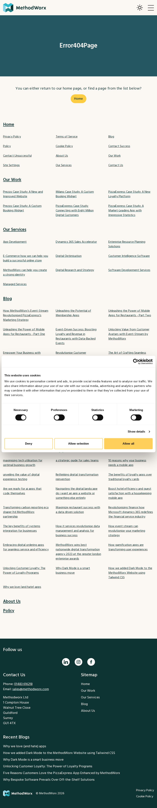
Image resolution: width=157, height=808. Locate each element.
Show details (136, 431)
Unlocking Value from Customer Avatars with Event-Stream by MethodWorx (128, 334)
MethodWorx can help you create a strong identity (25, 272)
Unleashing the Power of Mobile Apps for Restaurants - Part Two (129, 313)
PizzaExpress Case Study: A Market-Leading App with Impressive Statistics (126, 210)
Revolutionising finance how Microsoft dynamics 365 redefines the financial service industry (130, 512)
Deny (28, 443)
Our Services (64, 165)
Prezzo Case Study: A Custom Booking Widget (22, 208)
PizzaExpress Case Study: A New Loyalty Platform (129, 194)
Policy (7, 146)
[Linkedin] (66, 662)
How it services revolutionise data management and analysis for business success (78, 530)
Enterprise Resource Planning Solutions (126, 244)
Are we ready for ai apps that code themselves (22, 491)
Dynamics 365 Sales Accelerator (76, 242)
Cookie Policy (64, 146)
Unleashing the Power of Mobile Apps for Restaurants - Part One (24, 331)
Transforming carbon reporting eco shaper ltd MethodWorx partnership (26, 512)
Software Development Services (129, 270)
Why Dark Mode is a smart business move (73, 570)
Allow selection (78, 443)
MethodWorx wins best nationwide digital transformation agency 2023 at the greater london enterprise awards (78, 552)
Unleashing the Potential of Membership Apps (73, 313)
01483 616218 (23, 684)
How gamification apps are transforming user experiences (128, 547)
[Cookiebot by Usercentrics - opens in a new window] (136, 361)
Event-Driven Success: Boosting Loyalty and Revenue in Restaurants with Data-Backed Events (76, 336)
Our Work (114, 156)
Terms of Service (67, 136)
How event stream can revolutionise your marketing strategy (126, 530)
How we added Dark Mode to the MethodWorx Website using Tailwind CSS (130, 572)
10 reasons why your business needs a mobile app (127, 462)
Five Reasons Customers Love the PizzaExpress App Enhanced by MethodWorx (61, 773)
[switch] (59, 417)
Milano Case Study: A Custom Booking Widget (75, 194)
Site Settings (11, 165)
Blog (111, 136)
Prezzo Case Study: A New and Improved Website (23, 194)
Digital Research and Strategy (75, 270)
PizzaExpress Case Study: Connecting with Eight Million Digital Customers (75, 210)
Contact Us (115, 165)
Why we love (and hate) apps (22, 587)
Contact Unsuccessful (17, 156)
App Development (15, 242)
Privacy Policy (12, 136)
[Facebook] (91, 662)
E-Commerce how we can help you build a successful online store (25, 258)
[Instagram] (78, 662)
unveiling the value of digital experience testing (21, 476)
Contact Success (119, 146)
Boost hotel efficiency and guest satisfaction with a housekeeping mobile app (129, 493)
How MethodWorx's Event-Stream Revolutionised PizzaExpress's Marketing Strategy (25, 315)
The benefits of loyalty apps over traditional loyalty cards (130, 476)
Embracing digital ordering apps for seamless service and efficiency (26, 547)
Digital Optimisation (69, 256)
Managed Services (15, 284)
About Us (62, 156)
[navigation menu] (151, 8)
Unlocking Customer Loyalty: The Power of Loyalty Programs (24, 570)
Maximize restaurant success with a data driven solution (78, 509)
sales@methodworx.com (30, 689)
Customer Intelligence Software (129, 256)
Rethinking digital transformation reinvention (77, 476)
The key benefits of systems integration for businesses (21, 528)
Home (78, 98)
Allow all (128, 443)
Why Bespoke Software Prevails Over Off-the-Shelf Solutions (49, 779)
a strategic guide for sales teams (77, 460)
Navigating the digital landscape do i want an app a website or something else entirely (76, 493)
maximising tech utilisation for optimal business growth (22, 462)
